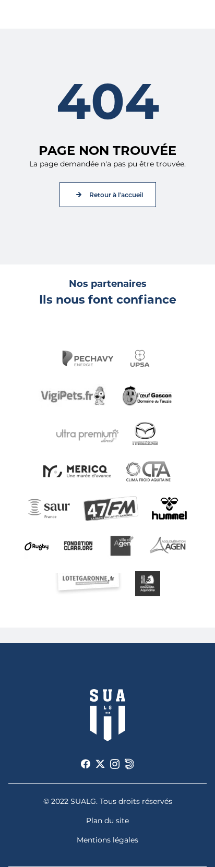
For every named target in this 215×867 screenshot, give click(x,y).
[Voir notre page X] (100, 764)
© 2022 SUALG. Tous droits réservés (107, 801)
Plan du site (107, 820)
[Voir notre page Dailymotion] (129, 764)
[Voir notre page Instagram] (115, 764)
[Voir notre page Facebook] (85, 764)
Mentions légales (107, 840)
